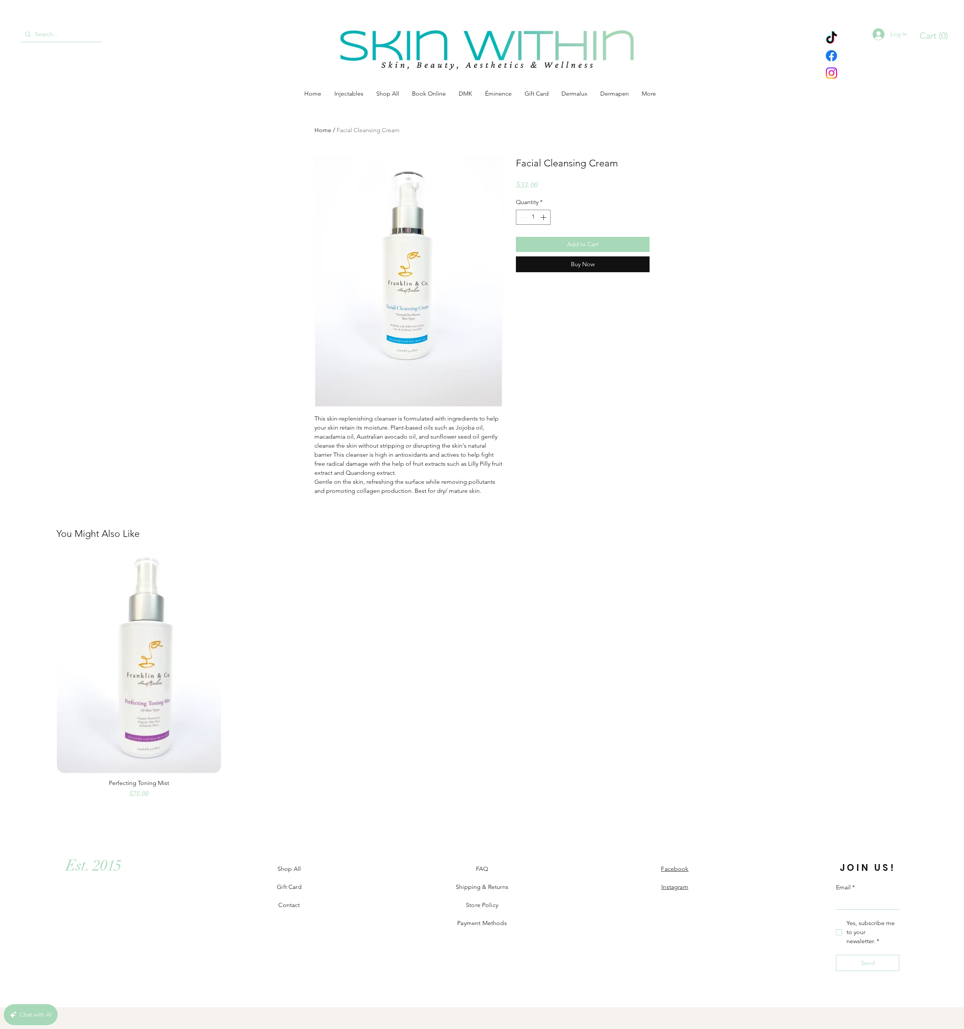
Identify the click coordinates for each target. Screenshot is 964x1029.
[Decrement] (522, 217)
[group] (482, 680)
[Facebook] (831, 55)
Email (845, 887)
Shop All (289, 868)
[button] (930, 35)
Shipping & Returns (482, 886)
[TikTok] (831, 38)
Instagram (674, 886)
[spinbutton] (533, 217)
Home (322, 130)
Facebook (674, 868)
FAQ (482, 868)
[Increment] (544, 217)
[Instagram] (831, 73)
